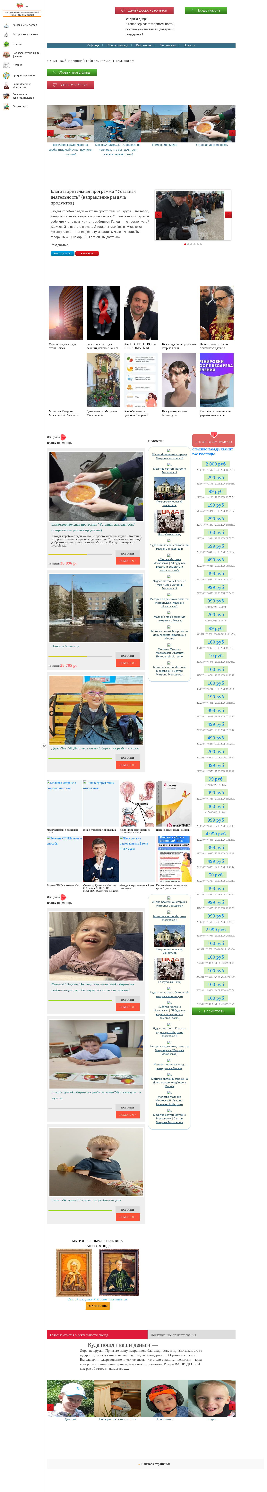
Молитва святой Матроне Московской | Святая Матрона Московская (169, 670)
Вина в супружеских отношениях (99, 829)
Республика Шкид (169, 534)
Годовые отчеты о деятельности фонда (79, 1335)
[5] (198, 244)
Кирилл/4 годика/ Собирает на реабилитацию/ (86, 1200)
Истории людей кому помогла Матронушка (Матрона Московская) (169, 602)
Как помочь (143, 45)
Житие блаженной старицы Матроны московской (169, 456)
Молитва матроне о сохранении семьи (62, 831)
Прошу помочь (208, 10)
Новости (189, 45)
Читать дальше (62, 253)
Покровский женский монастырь (169, 503)
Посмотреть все (214, 1012)
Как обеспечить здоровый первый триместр (136, 415)
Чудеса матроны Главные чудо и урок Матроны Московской (169, 584)
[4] (194, 244)
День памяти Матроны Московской (102, 413)
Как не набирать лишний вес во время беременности (171, 887)
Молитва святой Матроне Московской (169, 470)
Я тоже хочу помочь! (213, 442)
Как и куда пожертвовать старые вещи (179, 346)
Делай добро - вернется (147, 10)
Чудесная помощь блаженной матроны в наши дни (169, 546)
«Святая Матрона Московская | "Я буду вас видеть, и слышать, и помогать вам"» (169, 565)
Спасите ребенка (73, 85)
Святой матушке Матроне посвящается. (97, 1299)
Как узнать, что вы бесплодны (174, 413)
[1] (185, 244)
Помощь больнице (65, 646)
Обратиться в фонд (74, 72)
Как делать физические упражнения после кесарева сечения (215, 415)
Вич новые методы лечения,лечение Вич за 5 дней (102, 348)
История (127, 553)
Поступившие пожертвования (173, 1335)
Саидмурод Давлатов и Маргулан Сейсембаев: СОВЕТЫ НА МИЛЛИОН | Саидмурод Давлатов (100, 888)
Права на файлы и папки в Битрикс (173, 829)
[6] (201, 244)
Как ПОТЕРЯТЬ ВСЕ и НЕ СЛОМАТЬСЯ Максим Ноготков (140, 348)
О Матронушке (97, 1306)
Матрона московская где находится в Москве (169, 618)
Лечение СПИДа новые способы (63, 885)
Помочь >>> (127, 560)
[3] (191, 244)
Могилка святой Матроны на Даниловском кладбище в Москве (169, 634)
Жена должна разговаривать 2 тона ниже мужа (137, 887)
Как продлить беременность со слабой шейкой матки (135, 831)
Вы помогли (168, 45)
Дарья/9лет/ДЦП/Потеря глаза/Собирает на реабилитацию (95, 748)
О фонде (93, 45)
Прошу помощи (118, 45)
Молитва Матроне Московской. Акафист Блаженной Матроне (63, 415)
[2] (188, 244)
